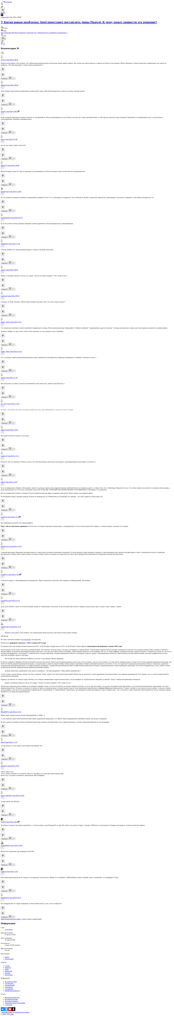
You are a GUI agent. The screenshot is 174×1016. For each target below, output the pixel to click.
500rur (3, 85)
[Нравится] (3, 69)
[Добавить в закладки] (10, 78)
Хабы (7, 969)
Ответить (4, 78)
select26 (3, 766)
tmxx (2, 139)
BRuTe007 (4, 712)
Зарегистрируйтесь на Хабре (11, 919)
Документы (9, 987)
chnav (3, 60)
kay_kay (3, 404)
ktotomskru (4, 897)
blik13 (3, 430)
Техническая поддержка (21, 1012)
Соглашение (9, 989)
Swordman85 (5, 217)
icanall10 (4, 600)
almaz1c (3, 165)
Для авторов (9, 983)
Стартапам (8, 1005)
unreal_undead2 (6, 795)
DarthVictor (4, 546)
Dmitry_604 (5, 322)
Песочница (8, 975)
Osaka (3, 822)
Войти (7, 957)
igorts (2, 377)
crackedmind (5, 845)
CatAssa (3, 296)
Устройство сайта (11, 981)
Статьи (7, 966)
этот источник (26, 639)
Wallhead (4, 244)
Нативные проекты (11, 1001)
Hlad (2, 742)
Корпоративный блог (12, 997)
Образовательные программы (15, 1003)
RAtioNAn (4, 191)
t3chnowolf (4, 17)
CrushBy (4, 574)
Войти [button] (3, 12)
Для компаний (10, 985)
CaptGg (3, 456)
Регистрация (9, 959)
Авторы (7, 973)
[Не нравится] (3, 74)
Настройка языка (7, 1012)
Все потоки (8, 2)
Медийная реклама (11, 999)
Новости (8, 967)
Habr (12, 1014)
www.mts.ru (9, 929)
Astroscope (4, 627)
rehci (2, 482)
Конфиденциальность (12, 991)
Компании (8, 971)
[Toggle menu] (1, 2)
